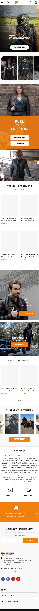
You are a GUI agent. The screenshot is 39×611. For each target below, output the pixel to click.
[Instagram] (8, 579)
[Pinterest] (13, 579)
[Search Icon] (10, 2)
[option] (10, 380)
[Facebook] (3, 579)
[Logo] (19, 2)
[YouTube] (18, 579)
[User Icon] (30, 2)
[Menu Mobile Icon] (2, 2)
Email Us (10, 495)
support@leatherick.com (17, 572)
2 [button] (20, 400)
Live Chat (28, 495)
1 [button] (18, 400)
